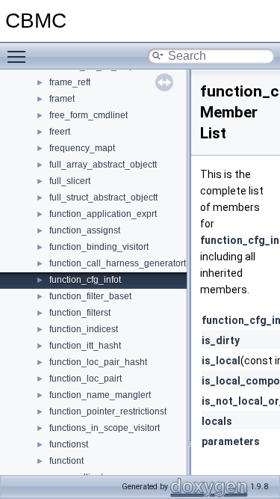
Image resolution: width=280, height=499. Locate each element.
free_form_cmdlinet (88, 115)
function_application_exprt (103, 214)
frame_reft (69, 82)
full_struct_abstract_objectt (103, 197)
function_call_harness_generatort (117, 263)
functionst (68, 444)
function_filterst (80, 312)
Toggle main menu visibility (19, 56)
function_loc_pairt (85, 378)
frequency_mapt (82, 148)
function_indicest (83, 329)
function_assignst (84, 230)
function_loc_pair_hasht (98, 362)
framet (62, 99)
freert (59, 131)
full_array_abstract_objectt (103, 164)
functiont (66, 461)
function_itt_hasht (85, 345)
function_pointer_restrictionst (108, 411)
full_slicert (69, 181)
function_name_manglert (100, 395)
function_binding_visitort (99, 247)
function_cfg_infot (85, 280)
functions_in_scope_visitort (104, 428)
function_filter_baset (90, 296)
